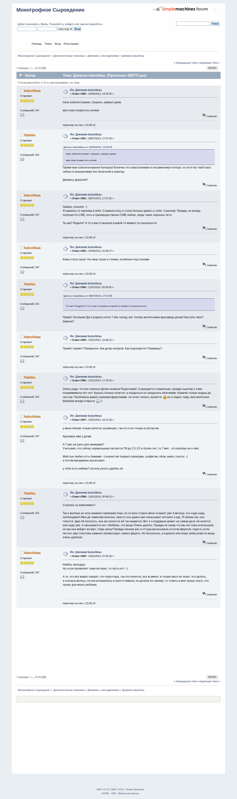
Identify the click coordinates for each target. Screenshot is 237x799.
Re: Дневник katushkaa (86, 90)
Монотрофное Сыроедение (50, 10)
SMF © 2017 (118, 789)
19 (36, 68)
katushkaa (32, 91)
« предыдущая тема (185, 62)
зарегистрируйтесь (91, 24)
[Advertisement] (118, 640)
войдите (69, 24)
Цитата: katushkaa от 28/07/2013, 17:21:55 (87, 296)
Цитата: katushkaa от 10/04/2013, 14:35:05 (87, 147)
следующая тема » (209, 62)
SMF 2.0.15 (103, 789)
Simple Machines (135, 789)
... (33, 68)
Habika (29, 135)
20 (39, 68)
